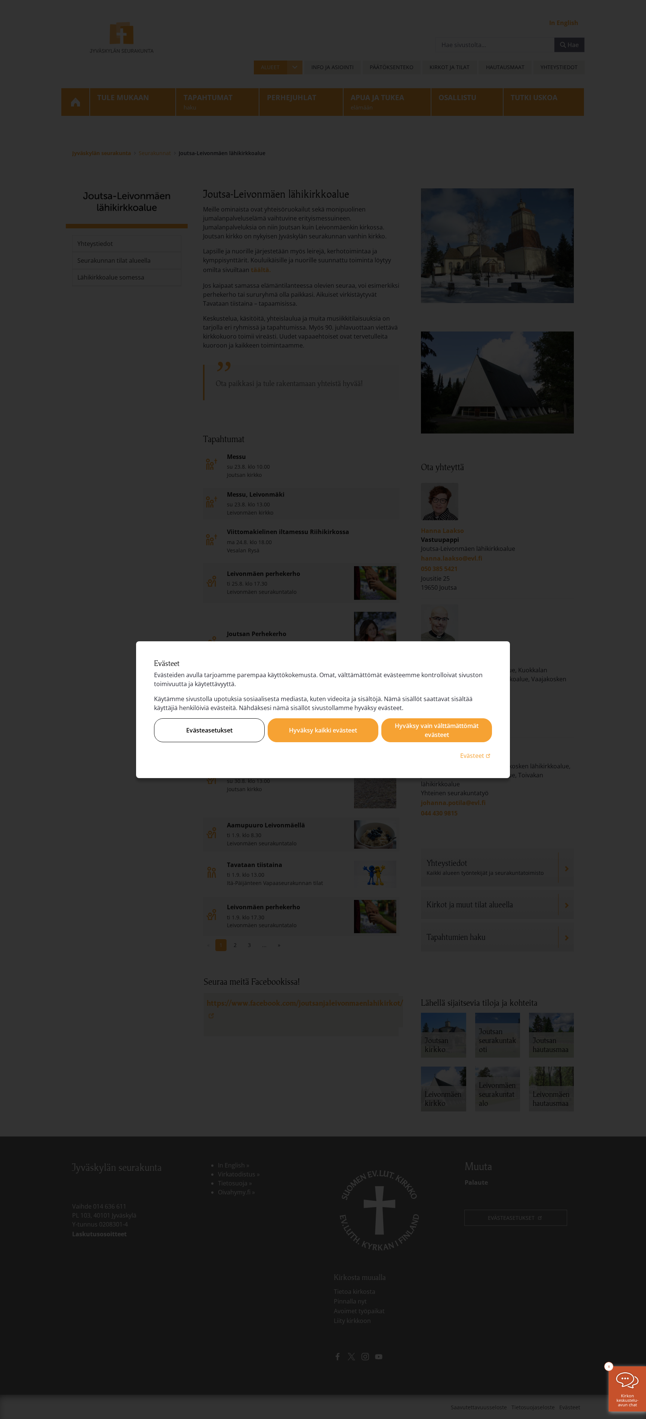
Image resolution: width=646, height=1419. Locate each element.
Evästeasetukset (209, 730)
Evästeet (476, 755)
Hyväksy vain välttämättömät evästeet (437, 730)
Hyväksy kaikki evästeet (323, 730)
